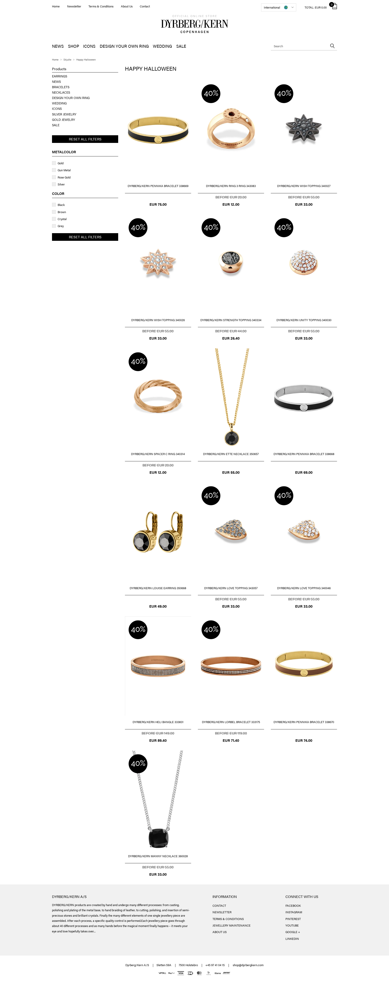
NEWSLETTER (222, 912)
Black (61, 205)
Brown (62, 212)
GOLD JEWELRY (63, 119)
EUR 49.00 (158, 606)
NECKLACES (61, 92)
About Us (127, 6)
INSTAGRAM (293, 912)
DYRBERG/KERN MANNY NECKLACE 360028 (158, 856)
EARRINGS (59, 76)
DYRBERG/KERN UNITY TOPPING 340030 (303, 320)
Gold (60, 163)
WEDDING (162, 46)
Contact (145, 6)
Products (59, 69)
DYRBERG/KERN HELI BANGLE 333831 (158, 722)
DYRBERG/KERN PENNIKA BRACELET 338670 (304, 722)
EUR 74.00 (303, 740)
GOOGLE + (292, 932)
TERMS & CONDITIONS (228, 919)
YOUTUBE (292, 925)
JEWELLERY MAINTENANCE (232, 925)
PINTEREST (293, 919)
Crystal (62, 219)
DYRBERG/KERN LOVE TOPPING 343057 (231, 588)
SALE (181, 46)
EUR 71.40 (231, 740)
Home (56, 6)
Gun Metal (64, 170)
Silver (61, 184)
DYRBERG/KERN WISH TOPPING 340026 (158, 320)
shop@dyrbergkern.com (248, 965)
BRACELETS (60, 87)
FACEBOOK (293, 905)
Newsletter (74, 6)
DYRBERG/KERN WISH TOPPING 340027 (303, 186)
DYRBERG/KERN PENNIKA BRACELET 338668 (304, 454)
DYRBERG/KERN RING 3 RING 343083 (231, 186)
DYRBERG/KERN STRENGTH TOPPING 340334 (230, 320)
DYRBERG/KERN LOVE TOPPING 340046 (304, 588)
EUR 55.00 (231, 472)
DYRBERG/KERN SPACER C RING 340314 (158, 454)
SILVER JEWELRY (64, 114)
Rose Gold (64, 177)
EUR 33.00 (303, 204)
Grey (61, 226)
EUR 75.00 (158, 204)
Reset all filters (85, 139)
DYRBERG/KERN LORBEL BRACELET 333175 (231, 722)
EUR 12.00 (230, 204)
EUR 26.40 (231, 338)
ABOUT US (220, 932)
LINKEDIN (292, 938)
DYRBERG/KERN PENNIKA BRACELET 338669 (158, 186)
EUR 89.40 (158, 740)
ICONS (89, 46)
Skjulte (67, 59)
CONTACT (219, 905)
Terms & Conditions (100, 6)
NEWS (58, 46)
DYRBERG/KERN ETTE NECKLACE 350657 (231, 454)
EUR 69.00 (303, 472)
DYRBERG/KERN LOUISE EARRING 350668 (158, 588)
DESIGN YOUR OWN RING (124, 46)
